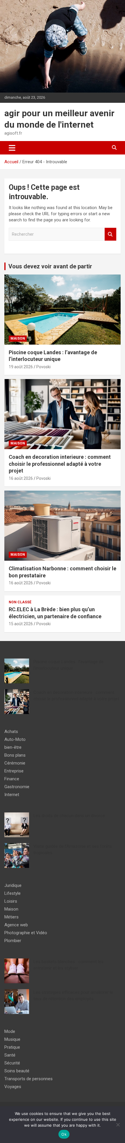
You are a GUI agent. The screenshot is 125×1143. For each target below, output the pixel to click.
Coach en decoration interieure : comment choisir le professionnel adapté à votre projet (60, 464)
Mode (9, 1031)
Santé (9, 1055)
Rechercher (110, 234)
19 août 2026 (21, 366)
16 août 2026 (21, 478)
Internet (11, 794)
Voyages (12, 1086)
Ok (64, 1134)
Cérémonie (14, 763)
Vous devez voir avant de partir (50, 266)
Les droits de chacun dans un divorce (69, 815)
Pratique (12, 1047)
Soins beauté (16, 1070)
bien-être (13, 747)
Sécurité (12, 1063)
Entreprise (14, 771)
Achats (11, 731)
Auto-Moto (15, 739)
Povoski (43, 366)
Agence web (16, 924)
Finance (11, 778)
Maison (17, 338)
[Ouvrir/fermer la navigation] (12, 147)
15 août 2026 (21, 623)
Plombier (12, 940)
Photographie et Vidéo (25, 932)
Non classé (20, 602)
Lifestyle (12, 893)
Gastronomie (16, 786)
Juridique (13, 885)
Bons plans (15, 755)
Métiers (11, 917)
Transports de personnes (28, 1078)
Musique (12, 1039)
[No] (118, 1125)
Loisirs (10, 901)
